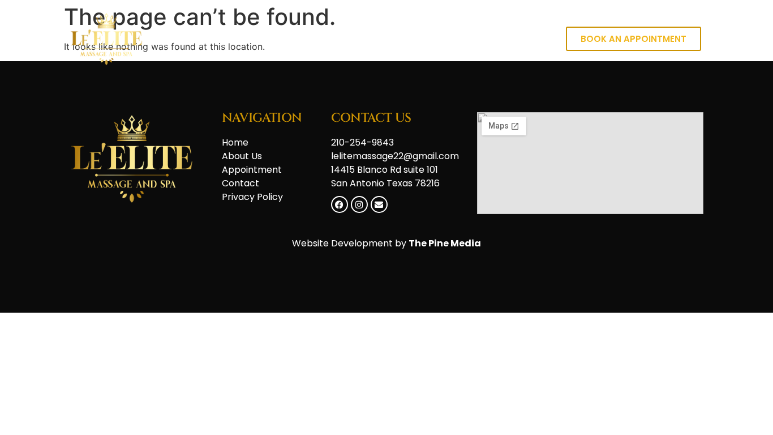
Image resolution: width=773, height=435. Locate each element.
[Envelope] (379, 204)
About (455, 38)
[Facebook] (339, 204)
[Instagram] (359, 204)
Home (402, 38)
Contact (514, 38)
